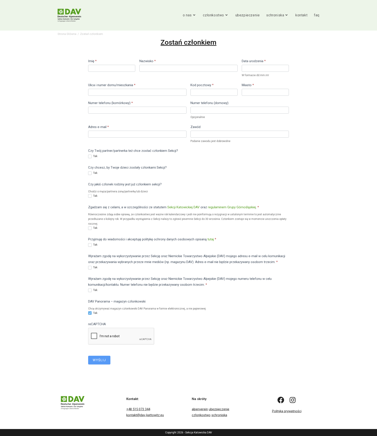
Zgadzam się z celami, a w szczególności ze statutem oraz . (173, 207)
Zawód (195, 127)
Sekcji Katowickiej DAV (183, 207)
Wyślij (99, 360)
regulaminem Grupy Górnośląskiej (232, 207)
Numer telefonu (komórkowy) (110, 103)
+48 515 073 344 (138, 409)
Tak (95, 156)
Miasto (248, 85)
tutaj (210, 239)
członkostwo (201, 415)
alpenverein (200, 409)
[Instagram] (292, 400)
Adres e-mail (98, 127)
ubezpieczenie (219, 409)
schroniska (219, 415)
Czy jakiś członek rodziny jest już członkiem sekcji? (125, 184)
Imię (92, 61)
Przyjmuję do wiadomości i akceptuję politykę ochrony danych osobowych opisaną (152, 239)
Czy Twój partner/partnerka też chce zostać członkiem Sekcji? (133, 151)
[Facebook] (281, 400)
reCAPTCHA (97, 324)
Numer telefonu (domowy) (209, 103)
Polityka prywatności (287, 411)
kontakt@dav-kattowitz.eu (145, 415)
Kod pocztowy (202, 85)
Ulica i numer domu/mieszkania (111, 85)
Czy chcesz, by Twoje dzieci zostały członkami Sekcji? (127, 167)
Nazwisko (147, 61)
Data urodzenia (254, 61)
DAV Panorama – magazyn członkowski (117, 301)
